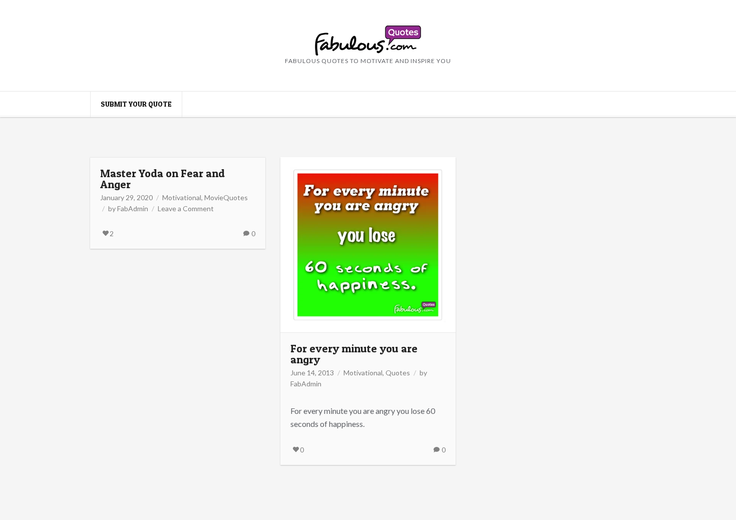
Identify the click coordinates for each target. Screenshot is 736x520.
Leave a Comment (186, 208)
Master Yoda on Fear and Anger (162, 179)
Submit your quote (136, 104)
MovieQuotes (226, 197)
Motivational (181, 197)
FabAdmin (132, 208)
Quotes (398, 372)
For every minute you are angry (354, 354)
